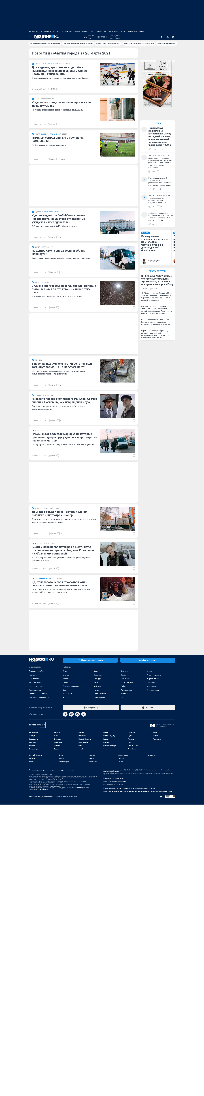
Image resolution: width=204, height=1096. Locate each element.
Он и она (124, 671)
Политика (125, 679)
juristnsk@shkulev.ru (82, 788)
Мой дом (97, 686)
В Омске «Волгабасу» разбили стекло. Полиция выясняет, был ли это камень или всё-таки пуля (64, 289)
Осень (123, 675)
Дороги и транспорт (71, 686)
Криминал (98, 675)
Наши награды (35, 682)
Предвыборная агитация (39, 694)
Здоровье (67, 698)
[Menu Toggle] (30, 37)
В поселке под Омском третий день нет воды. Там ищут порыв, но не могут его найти (63, 365)
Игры (141, 31)
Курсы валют (113, 31)
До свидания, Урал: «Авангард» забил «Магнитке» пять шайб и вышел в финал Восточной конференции (59, 71)
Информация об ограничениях (113, 778)
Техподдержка (35, 690)
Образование (99, 698)
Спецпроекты (153, 690)
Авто (65, 671)
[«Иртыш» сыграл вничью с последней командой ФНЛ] (117, 145)
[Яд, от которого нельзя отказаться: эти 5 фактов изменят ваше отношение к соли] (117, 589)
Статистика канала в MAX (40, 698)
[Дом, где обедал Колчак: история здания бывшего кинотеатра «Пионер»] (117, 519)
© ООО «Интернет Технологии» (67, 797)
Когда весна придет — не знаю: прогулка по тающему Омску (61, 104)
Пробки (102, 37)
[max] (77, 714)
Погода (60, 31)
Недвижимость (35, 31)
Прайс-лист (33, 675)
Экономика (152, 686)
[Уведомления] (168, 37)
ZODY (123, 31)
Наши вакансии (35, 686)
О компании (34, 679)
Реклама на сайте (36, 671)
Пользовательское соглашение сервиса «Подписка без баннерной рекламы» (129, 788)
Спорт (149, 671)
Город (65, 682)
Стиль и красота (154, 675)
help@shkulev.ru (44, 789)
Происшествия (127, 682)
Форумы (68, 31)
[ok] (83, 714)
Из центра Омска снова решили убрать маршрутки (58, 252)
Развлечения (126, 690)
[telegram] (65, 714)
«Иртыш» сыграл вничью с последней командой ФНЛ (58, 139)
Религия (124, 694)
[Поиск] (162, 37)
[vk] (71, 714)
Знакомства (49, 31)
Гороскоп (101, 31)
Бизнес (66, 675)
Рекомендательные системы (113, 785)
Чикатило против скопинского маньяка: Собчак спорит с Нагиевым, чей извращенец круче (64, 400)
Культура (97, 679)
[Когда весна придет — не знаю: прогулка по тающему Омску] (117, 109)
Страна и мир (153, 679)
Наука (96, 690)
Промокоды (132, 31)
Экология (151, 682)
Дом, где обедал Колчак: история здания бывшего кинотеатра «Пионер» (59, 513)
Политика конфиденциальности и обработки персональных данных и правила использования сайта (137, 791)
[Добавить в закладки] (134, 89)
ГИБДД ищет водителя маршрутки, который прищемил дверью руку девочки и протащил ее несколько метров (64, 437)
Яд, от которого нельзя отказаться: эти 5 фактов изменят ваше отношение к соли (59, 583)
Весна (65, 679)
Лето (96, 682)
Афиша (93, 31)
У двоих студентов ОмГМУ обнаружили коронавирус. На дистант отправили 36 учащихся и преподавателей (58, 219)
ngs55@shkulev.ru (55, 786)
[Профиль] (174, 37)
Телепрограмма (81, 31)
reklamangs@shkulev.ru (111, 771)
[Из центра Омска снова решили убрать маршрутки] (117, 258)
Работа (123, 686)
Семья (123, 698)
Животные (67, 694)
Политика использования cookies (114, 781)
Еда (64, 690)
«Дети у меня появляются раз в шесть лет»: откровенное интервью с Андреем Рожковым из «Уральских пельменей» (63, 550)
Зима (96, 671)
